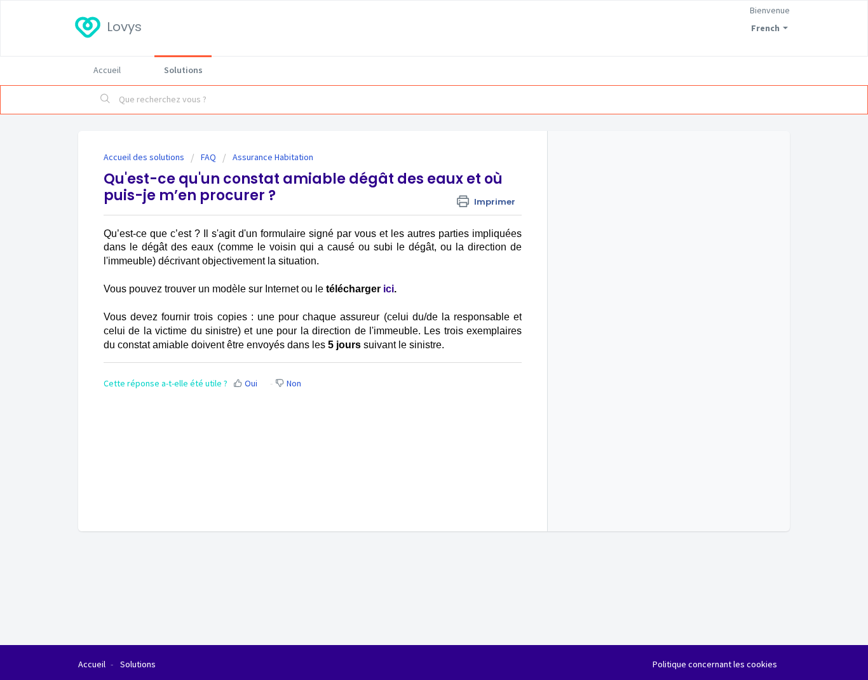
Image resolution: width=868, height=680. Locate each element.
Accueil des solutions (145, 157)
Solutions (183, 70)
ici (388, 288)
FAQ (208, 157)
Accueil (107, 70)
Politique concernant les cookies (715, 664)
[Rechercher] (105, 99)
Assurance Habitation (273, 157)
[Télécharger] (410, 172)
